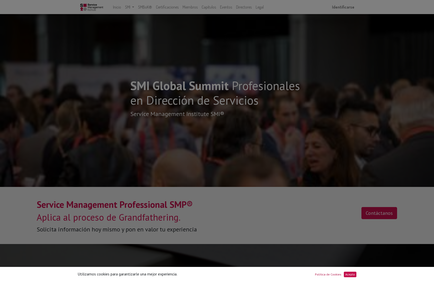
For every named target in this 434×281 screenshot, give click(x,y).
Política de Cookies (328, 274)
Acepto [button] (350, 274)
